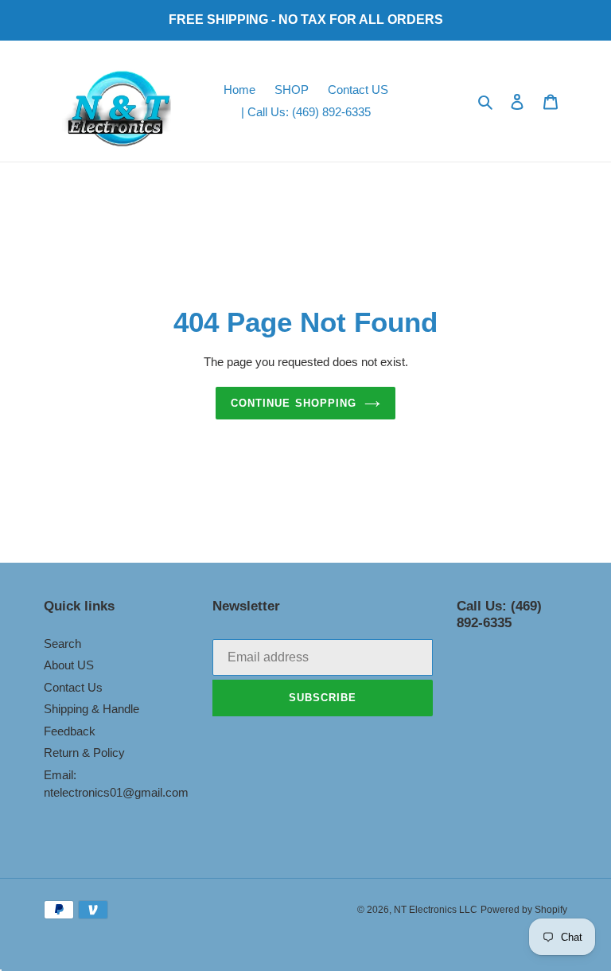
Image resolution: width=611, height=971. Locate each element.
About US (69, 665)
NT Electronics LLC (435, 909)
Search (62, 643)
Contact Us (73, 687)
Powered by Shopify (524, 909)
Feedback (69, 731)
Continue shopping (293, 403)
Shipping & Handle (91, 709)
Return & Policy (84, 752)
